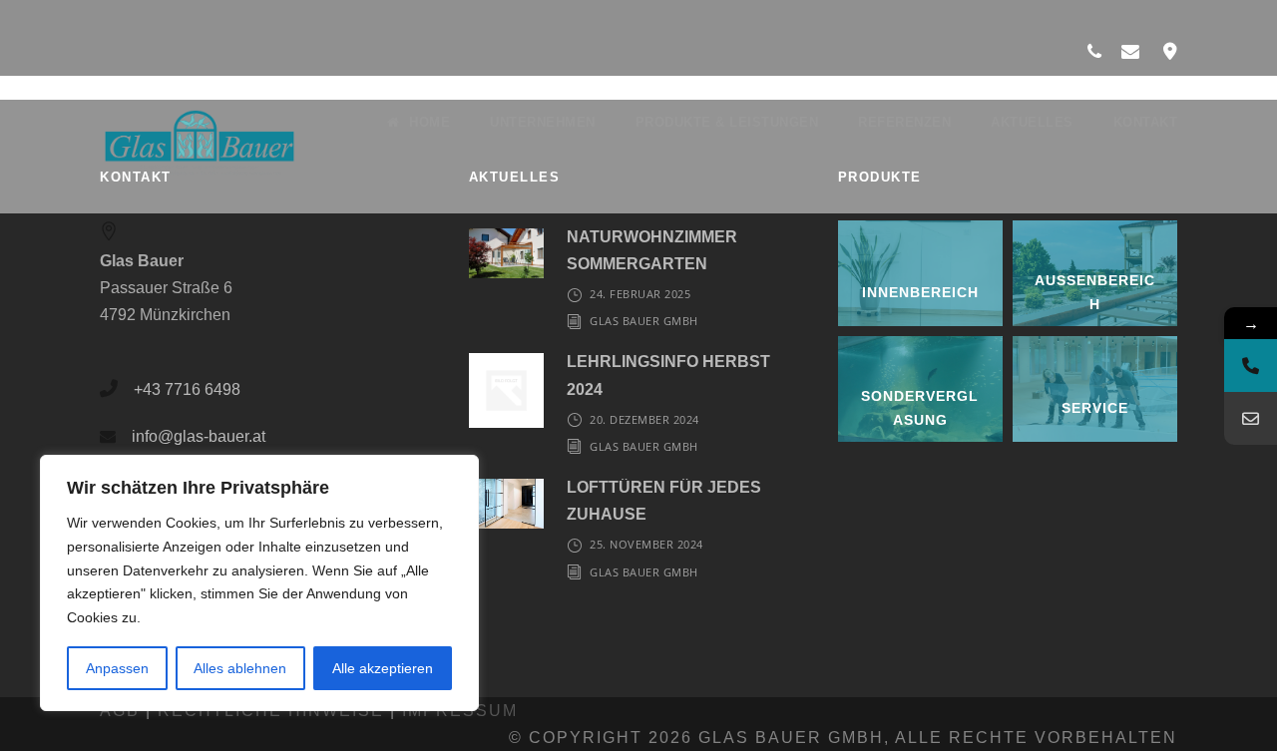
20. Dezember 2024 (644, 419)
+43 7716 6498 (187, 389)
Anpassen (117, 668)
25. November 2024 (646, 544)
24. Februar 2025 (640, 293)
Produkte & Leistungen (727, 122)
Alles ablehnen (240, 668)
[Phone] (1250, 365)
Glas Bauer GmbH (644, 320)
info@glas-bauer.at (198, 436)
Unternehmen (543, 122)
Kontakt (1145, 122)
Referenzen (904, 122)
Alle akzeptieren (382, 668)
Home (429, 122)
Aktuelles (1032, 122)
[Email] (1250, 418)
